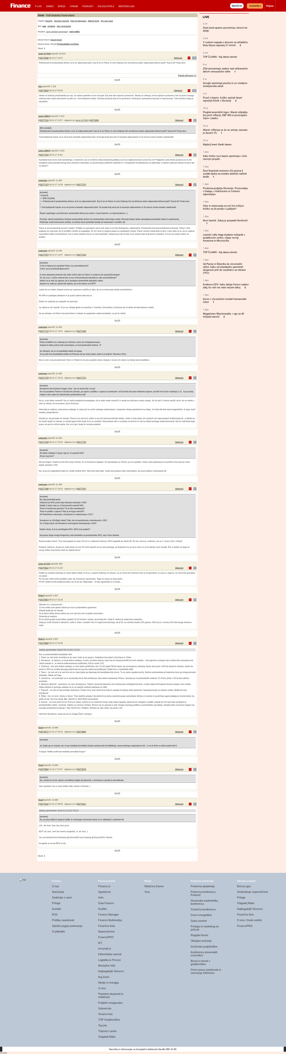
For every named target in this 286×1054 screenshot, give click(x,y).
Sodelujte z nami (62, 897)
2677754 (81, 255)
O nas (55, 886)
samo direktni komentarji (57, 32)
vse (44, 26)
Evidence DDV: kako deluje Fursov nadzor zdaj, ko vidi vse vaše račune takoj (226, 286)
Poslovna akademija (203, 886)
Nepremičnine (106, 931)
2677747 (44, 184)
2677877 (44, 732)
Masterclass (126, 6)
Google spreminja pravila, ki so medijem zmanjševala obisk (225, 85)
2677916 (44, 804)
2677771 (44, 331)
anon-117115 (44, 564)
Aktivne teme (93, 21)
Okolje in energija (108, 982)
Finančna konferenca (203, 909)
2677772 (81, 378)
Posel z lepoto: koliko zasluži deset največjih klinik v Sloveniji (222, 99)
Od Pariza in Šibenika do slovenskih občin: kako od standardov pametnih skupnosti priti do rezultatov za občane (224, 267)
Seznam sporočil (61, 21)
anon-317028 (44, 54)
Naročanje (58, 892)
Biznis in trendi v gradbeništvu (200, 963)
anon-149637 (44, 116)
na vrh (117, 80)
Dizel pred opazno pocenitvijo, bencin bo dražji (225, 29)
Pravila (64, 15)
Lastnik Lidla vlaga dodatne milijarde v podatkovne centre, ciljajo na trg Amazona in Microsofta (224, 237)
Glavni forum (56, 40)
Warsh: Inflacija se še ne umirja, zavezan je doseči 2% (225, 131)
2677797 (81, 489)
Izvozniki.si (104, 948)
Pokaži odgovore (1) (187, 75)
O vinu (102, 988)
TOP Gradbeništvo (109, 1019)
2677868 (44, 643)
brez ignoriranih (64, 26)
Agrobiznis (104, 892)
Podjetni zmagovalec (110, 1002)
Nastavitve (56, 15)
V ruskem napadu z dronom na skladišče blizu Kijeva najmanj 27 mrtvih (225, 44)
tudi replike (74, 32)
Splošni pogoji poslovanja (67, 926)
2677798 (44, 489)
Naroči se (237, 5)
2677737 (81, 184)
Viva (147, 892)
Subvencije (104, 1008)
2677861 (44, 568)
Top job (102, 1025)
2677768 (81, 331)
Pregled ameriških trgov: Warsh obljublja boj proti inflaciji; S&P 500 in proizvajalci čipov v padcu (225, 115)
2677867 (44, 600)
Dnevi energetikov (201, 915)
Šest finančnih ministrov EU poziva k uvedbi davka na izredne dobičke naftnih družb (225, 173)
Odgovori (178, 58)
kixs (40, 86)
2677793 (44, 442)
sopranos (42, 180)
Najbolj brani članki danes (217, 144)
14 (194, 90)
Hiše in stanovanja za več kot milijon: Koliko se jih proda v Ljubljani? (223, 207)
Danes (49, 6)
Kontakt (56, 909)
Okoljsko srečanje (201, 940)
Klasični (48, 21)
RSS (55, 914)
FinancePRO (106, 937)
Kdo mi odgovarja (78, 21)
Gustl (40, 728)
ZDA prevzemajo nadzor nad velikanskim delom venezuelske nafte (225, 70)
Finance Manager (108, 914)
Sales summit (199, 920)
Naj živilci (104, 977)
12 (194, 58)
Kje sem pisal (107, 21)
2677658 (44, 58)
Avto (100, 897)
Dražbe (102, 909)
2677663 (44, 90)
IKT (100, 943)
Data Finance (106, 903)
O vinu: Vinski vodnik (249, 920)
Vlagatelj (255, 6)
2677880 (44, 769)
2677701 (44, 120)
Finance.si (104, 886)
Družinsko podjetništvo (204, 946)
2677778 (81, 442)
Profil (48, 15)
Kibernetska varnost (109, 954)
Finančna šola (106, 926)
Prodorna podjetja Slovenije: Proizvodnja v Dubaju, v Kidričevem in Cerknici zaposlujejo (225, 191)
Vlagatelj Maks (107, 1036)
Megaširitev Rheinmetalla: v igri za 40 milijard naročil (223, 315)
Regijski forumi (199, 935)
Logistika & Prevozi (109, 960)
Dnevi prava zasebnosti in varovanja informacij (206, 971)
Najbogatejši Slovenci (111, 971)
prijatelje (51, 26)
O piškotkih (58, 931)
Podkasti (87, 6)
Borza (61, 6)
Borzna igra (244, 886)
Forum (74, 6)
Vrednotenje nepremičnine (252, 892)
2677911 (81, 804)
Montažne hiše (106, 965)
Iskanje (71, 15)
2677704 (44, 155)
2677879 (81, 769)
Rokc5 (41, 595)
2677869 (81, 732)
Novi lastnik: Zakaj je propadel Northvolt (225, 220)
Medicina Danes (154, 886)
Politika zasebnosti (63, 920)
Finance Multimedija (110, 920)
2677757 (44, 255)
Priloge (56, 903)
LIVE (39, 6)
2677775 (44, 378)
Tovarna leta (105, 1014)
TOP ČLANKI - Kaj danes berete (220, 56)
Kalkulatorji (106, 6)
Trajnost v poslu (107, 1031)
